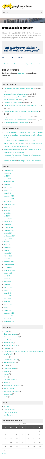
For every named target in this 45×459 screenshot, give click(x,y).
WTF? (6, 397)
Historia (6, 357)
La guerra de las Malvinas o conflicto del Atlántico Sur (21, 111)
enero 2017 (7, 259)
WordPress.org (8, 415)
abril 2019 (7, 184)
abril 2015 (7, 301)
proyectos (14, 38)
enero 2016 (7, 293)
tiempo (31, 38)
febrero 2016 (8, 290)
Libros (6, 365)
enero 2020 (7, 179)
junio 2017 (7, 244)
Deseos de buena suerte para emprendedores (18, 88)
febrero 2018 (8, 222)
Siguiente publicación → (34, 64)
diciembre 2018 (9, 196)
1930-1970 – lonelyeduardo (12, 149)
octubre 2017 (8, 233)
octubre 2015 (8, 296)
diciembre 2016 (9, 262)
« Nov (4, 453)
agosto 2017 (8, 239)
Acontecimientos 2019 (11, 100)
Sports (6, 382)
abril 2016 (7, 284)
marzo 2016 (7, 287)
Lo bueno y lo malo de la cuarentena (15, 94)
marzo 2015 (7, 304)
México (6, 371)
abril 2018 (7, 216)
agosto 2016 (8, 273)
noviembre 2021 (9, 170)
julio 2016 (7, 276)
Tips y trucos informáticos (12, 385)
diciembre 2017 (9, 227)
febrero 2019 (8, 190)
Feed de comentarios (10, 412)
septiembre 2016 (9, 270)
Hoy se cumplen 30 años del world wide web (18, 120)
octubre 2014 (8, 319)
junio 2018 (7, 213)
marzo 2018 (7, 219)
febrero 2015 (8, 307)
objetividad (38, 35)
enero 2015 (7, 310)
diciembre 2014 (9, 313)
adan (5, 33)
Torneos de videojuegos (11, 391)
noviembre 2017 (9, 230)
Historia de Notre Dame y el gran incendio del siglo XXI (21, 105)
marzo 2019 (7, 187)
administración (9, 35)
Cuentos (6, 340)
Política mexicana (9, 380)
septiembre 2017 (9, 236)
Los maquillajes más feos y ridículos (29, 161)
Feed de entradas (9, 409)
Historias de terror (9, 362)
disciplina (31, 35)
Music (6, 377)
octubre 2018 (8, 202)
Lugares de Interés (10, 368)
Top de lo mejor (9, 388)
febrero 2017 (8, 256)
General (6, 348)
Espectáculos (8, 342)
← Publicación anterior (10, 64)
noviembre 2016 (9, 264)
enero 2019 (7, 193)
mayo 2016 (7, 281)
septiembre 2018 (9, 204)
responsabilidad (23, 38)
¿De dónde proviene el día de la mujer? (16, 122)
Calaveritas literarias (10, 334)
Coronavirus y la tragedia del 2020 (15, 97)
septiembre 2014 (9, 321)
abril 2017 (7, 250)
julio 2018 (7, 210)
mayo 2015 (7, 299)
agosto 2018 (8, 207)
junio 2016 (7, 279)
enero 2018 (7, 224)
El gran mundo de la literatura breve (15, 117)
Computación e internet (11, 337)
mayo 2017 (7, 247)
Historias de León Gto (11, 360)
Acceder (6, 406)
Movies (6, 374)
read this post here (10, 161)
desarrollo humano (21, 35)
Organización (6, 38)
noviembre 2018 (9, 199)
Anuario (6, 331)
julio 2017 (7, 242)
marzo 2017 (7, 253)
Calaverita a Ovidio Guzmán (13, 102)
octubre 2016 (8, 267)
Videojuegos (8, 394)
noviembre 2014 (9, 316)
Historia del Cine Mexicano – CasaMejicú (17, 155)
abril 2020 (7, 176)
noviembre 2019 (9, 182)
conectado (21, 73)
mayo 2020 (7, 173)
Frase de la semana (35, 33)
